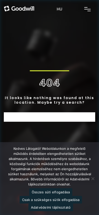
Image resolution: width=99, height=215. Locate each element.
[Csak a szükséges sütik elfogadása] (92, 178)
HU (59, 9)
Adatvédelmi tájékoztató (51, 207)
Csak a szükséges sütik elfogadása (50, 200)
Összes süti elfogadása (51, 192)
